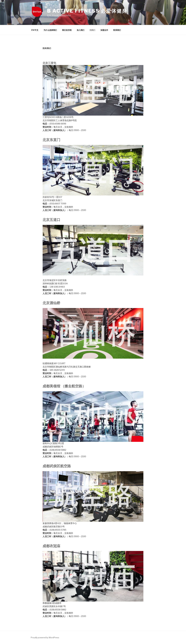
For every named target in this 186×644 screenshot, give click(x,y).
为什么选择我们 (50, 30)
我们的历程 (67, 30)
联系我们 (117, 30)
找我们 (92, 30)
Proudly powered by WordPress (45, 637)
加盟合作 (104, 30)
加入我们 (80, 30)
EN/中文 (34, 30)
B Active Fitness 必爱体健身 (87, 11)
